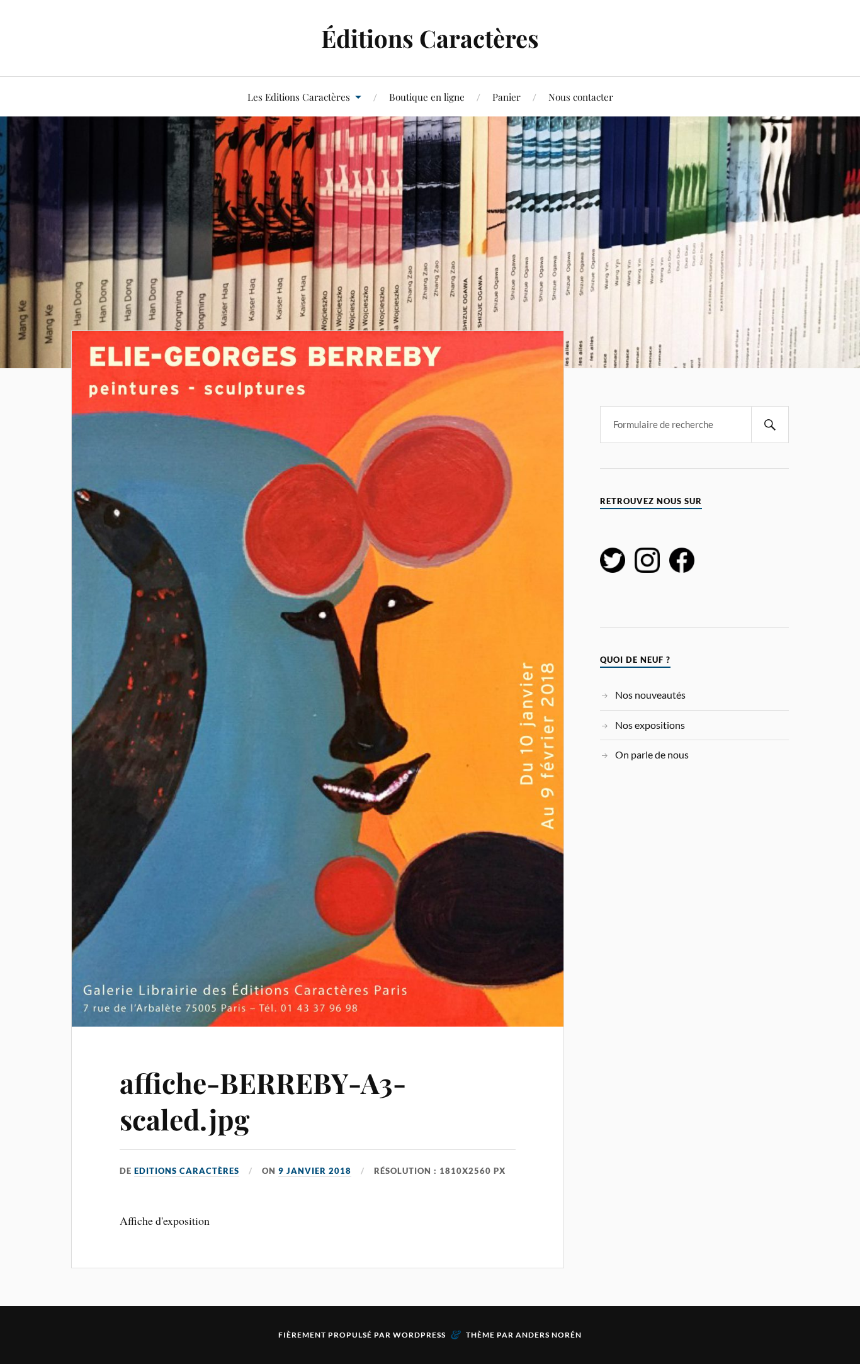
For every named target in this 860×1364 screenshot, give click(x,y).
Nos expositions (650, 725)
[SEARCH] (770, 424)
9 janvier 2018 (314, 1171)
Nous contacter (580, 96)
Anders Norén (549, 1334)
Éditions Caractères (430, 38)
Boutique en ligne (427, 96)
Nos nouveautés (650, 695)
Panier (506, 96)
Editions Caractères (186, 1171)
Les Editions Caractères (298, 96)
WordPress (419, 1334)
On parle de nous (652, 754)
